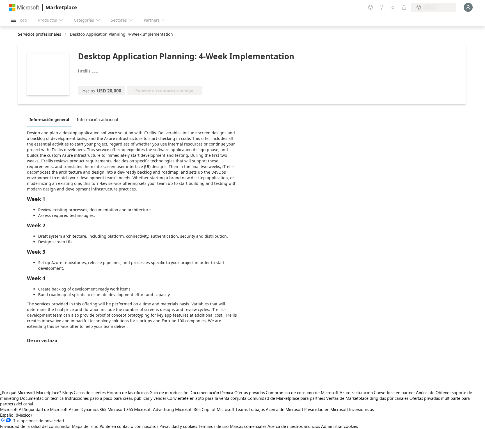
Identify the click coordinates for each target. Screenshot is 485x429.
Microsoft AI (11, 409)
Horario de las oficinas (127, 392)
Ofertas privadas (249, 392)
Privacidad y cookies (178, 426)
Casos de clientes (90, 392)
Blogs (67, 392)
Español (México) (16, 415)
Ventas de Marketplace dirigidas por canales (367, 398)
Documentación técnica (211, 392)
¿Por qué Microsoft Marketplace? (30, 392)
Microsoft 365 (120, 409)
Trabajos (257, 409)
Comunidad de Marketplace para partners (286, 398)
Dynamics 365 (93, 409)
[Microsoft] (24, 7)
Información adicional (97, 119)
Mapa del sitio (85, 426)
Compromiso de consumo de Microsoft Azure (308, 392)
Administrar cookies (339, 426)
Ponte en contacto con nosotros (129, 426)
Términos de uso (213, 426)
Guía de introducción (169, 392)
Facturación (362, 392)
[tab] (50, 119)
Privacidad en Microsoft (326, 409)
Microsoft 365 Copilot (195, 409)
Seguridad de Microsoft (46, 409)
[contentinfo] (66, 34)
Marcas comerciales (248, 426)
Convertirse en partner (394, 392)
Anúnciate (425, 392)
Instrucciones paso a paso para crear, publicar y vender (115, 398)
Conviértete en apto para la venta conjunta (206, 398)
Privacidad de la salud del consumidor (35, 426)
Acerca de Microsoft (284, 409)
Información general (49, 119)
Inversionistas (361, 409)
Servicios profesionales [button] (39, 34)
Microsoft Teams (232, 409)
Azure (74, 409)
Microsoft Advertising (154, 409)
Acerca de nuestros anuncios (293, 426)
